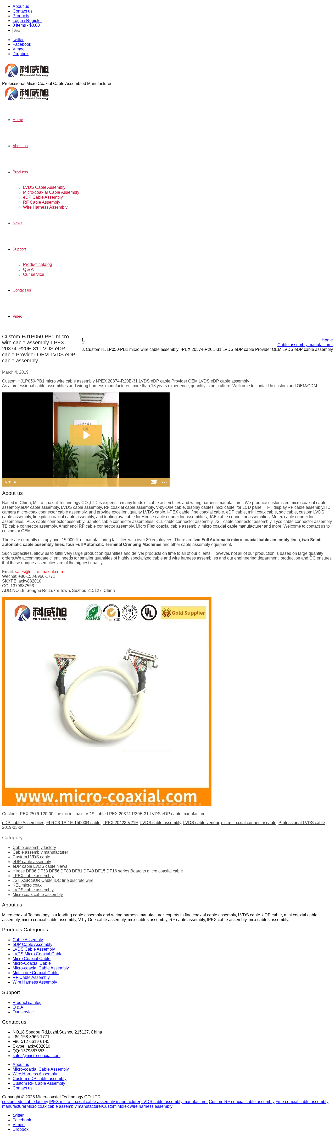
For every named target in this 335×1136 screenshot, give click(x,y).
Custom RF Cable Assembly (39, 1083)
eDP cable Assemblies (23, 822)
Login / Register (27, 20)
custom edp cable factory (25, 1101)
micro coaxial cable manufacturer (232, 526)
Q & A (28, 269)
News (18, 223)
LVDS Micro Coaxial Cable (38, 954)
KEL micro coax (27, 885)
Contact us (22, 11)
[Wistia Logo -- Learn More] (154, 482)
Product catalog (37, 264)
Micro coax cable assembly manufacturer (64, 1106)
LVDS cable (154, 512)
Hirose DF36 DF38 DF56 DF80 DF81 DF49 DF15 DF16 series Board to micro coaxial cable (98, 871)
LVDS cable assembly (160, 822)
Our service (33, 274)
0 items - (26, 25)
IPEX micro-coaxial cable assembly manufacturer (94, 1101)
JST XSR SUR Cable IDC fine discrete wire (53, 880)
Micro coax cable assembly (38, 894)
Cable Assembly (28, 940)
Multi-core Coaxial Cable (36, 973)
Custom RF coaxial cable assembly (242, 1101)
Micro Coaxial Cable (32, 958)
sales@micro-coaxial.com (36, 1055)
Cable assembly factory (34, 847)
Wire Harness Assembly (45, 207)
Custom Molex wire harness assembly (137, 1106)
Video (17, 316)
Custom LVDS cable (31, 857)
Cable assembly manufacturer (40, 852)
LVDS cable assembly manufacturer (174, 1101)
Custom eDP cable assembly (39, 1078)
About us (21, 6)
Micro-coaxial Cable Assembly (51, 192)
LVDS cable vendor (201, 822)
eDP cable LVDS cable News (40, 866)
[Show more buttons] (164, 482)
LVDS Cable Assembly (44, 187)
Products (21, 16)
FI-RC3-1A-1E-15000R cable (73, 822)
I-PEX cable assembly (33, 876)
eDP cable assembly (32, 861)
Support (19, 249)
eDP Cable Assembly (43, 197)
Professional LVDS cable (301, 822)
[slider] (80, 482)
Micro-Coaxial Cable (32, 963)
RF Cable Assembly (41, 202)
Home (18, 119)
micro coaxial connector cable (248, 822)
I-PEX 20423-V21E (120, 822)
